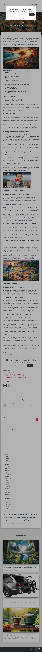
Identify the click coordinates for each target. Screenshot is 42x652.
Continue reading (21, 18)
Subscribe (31, 14)
